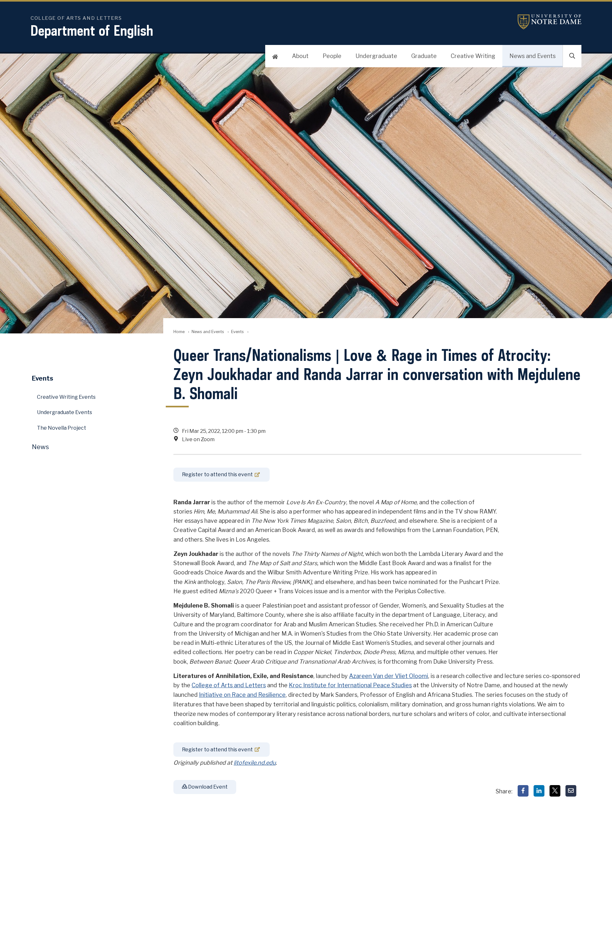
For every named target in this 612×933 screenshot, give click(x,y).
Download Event (207, 787)
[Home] (275, 56)
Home (179, 331)
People (332, 56)
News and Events (532, 56)
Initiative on (215, 694)
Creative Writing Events (66, 397)
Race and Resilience (259, 694)
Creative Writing (473, 56)
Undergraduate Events (64, 412)
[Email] (570, 791)
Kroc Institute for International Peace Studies (350, 685)
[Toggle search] (572, 56)
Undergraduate (376, 56)
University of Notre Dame (549, 21)
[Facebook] (523, 791)
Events (237, 331)
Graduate (424, 56)
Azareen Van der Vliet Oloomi (388, 676)
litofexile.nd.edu (255, 762)
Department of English (92, 30)
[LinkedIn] (539, 791)
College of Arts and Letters (229, 685)
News (40, 447)
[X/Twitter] (555, 791)
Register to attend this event (217, 474)
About (300, 56)
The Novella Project (61, 428)
